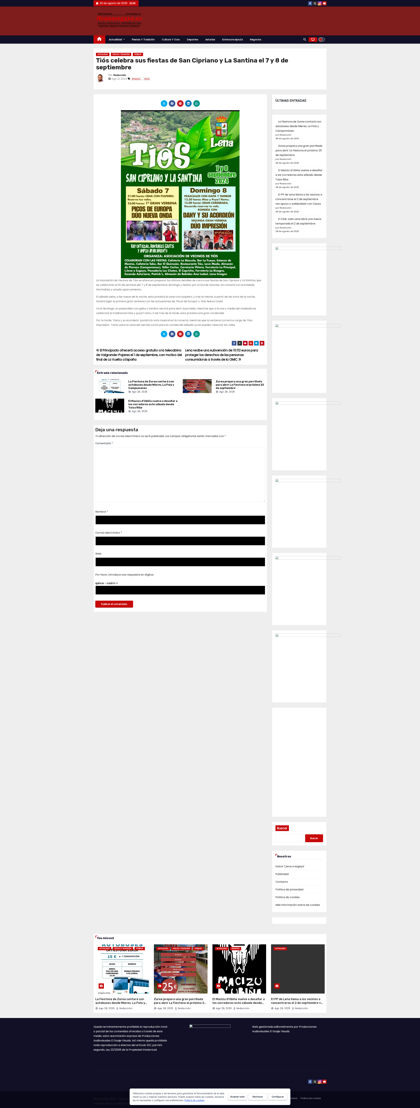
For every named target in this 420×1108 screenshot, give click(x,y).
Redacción (119, 75)
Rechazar (257, 1096)
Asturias (210, 39)
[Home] (99, 39)
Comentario (104, 443)
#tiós (147, 79)
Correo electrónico (108, 533)
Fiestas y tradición (143, 39)
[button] (304, 39)
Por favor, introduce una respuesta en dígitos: (124, 575)
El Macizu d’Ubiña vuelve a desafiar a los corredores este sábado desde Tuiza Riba (153, 404)
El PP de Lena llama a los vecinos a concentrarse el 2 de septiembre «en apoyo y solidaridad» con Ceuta (298, 199)
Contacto (281, 882)
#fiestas (136, 79)
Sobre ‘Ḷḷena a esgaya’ (289, 866)
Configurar (278, 1096)
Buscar (282, 828)
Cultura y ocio (171, 39)
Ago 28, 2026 (139, 391)
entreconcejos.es (232, 39)
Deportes (192, 39)
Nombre (101, 512)
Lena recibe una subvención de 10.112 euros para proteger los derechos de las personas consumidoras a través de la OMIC (221, 355)
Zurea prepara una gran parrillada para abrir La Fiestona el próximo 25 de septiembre (240, 385)
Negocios (255, 39)
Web (98, 554)
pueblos (137, 54)
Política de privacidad (289, 889)
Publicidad (282, 874)
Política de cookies (287, 897)
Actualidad (116, 39)
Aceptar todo (237, 1096)
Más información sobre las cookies (297, 905)
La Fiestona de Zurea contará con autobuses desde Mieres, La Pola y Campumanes (151, 385)
